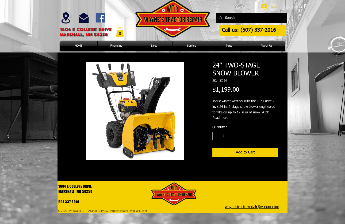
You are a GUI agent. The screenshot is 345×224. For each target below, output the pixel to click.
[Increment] (230, 136)
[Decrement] (216, 136)
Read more (220, 117)
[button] (120, 32)
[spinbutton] (223, 136)
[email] (83, 18)
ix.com (142, 211)
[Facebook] (100, 17)
